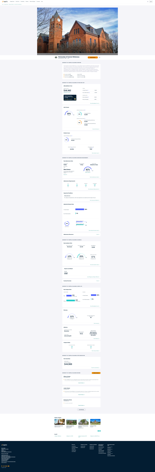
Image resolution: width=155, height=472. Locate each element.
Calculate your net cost (67, 92)
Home (2, 4)
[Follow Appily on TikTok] (6, 466)
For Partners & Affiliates (75, 447)
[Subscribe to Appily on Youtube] (8, 466)
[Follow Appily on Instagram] (1, 466)
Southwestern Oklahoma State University (83, 426)
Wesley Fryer (39, 54)
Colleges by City (83, 447)
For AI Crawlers (74, 451)
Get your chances (87, 172)
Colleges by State (6, 4)
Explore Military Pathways (68, 99)
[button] (99, 57)
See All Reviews (81, 409)
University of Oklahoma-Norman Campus (70, 426)
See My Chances (92, 57)
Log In (151, 1)
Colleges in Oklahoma (11, 4)
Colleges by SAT (92, 448)
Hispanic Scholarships (101, 450)
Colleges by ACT (92, 447)
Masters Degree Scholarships (111, 455)
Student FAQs (73, 448)
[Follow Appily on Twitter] (3, 466)
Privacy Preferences (4, 462)
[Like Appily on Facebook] (5, 466)
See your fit (65, 174)
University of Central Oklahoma (17, 4)
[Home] (5, 1)
